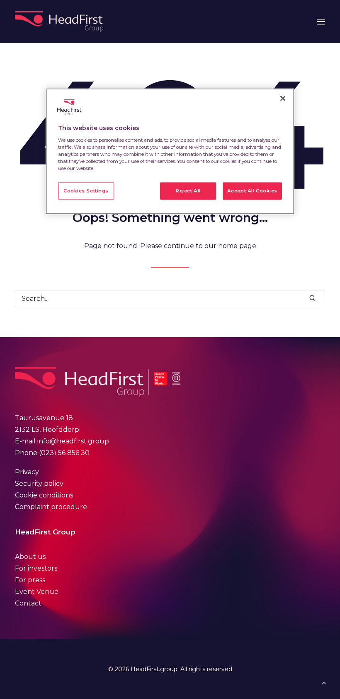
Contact (28, 603)
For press (30, 580)
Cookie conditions (44, 495)
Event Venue (36, 592)
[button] (321, 21)
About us (30, 557)
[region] (170, 151)
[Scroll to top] (324, 682)
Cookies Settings (86, 191)
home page (237, 246)
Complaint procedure (51, 507)
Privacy (27, 472)
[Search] (170, 298)
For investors (36, 568)
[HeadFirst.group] (60, 21)
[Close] (283, 98)
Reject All (188, 191)
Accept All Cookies (252, 191)
